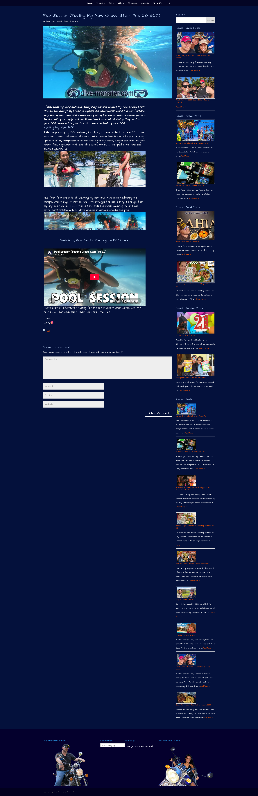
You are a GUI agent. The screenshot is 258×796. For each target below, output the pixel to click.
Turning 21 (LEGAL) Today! (185, 335)
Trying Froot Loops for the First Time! (191, 378)
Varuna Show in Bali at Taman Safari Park (192, 143)
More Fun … (159, 3)
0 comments (75, 21)
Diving (111, 3)
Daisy (48, 21)
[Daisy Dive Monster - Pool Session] (56, 230)
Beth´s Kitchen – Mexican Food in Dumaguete (192, 564)
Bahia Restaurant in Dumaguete (187, 242)
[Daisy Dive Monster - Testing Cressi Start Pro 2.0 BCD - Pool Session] (120, 187)
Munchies (132, 3)
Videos (121, 3)
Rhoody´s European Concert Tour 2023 (190, 185)
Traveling (100, 3)
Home (89, 3)
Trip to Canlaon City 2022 (185, 599)
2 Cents (145, 3)
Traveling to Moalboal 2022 (185, 635)
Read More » (195, 70)
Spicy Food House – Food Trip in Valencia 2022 (193, 705)
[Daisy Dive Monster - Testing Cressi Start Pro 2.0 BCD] (69, 187)
